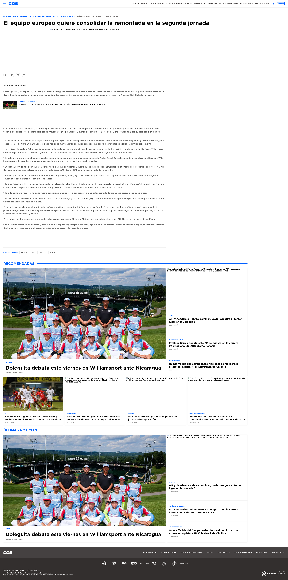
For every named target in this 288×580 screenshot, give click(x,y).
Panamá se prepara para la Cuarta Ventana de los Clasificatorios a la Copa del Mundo (93, 418)
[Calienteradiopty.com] (164, 565)
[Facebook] (5, 75)
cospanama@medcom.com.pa (42, 573)
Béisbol (197, 3)
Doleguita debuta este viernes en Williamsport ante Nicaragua (83, 367)
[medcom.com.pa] (184, 565)
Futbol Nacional (157, 3)
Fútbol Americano (228, 3)
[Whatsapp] (18, 75)
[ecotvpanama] (134, 565)
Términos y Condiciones (13, 570)
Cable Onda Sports (16, 85)
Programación (140, 3)
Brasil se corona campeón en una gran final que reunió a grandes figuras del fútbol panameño (62, 104)
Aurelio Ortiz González (15, 372)
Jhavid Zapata (10, 422)
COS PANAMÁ (173, 325)
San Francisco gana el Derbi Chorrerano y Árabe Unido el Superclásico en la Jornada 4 (33, 418)
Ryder (24, 252)
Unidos (42, 252)
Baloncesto (210, 3)
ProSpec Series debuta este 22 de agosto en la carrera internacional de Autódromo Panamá (203, 344)
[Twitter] (12, 75)
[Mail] (24, 75)
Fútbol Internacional (179, 3)
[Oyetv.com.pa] (124, 565)
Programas (245, 3)
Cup (33, 252)
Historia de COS (32, 570)
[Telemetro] (104, 565)
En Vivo (281, 3)
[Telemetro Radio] (174, 565)
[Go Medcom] (144, 565)
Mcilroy (53, 252)
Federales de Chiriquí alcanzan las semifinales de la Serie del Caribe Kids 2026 (217, 418)
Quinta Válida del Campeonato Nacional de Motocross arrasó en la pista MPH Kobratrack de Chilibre (203, 365)
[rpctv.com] (114, 565)
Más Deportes (261, 3)
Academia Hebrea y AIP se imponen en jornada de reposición (152, 418)
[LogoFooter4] (154, 565)
